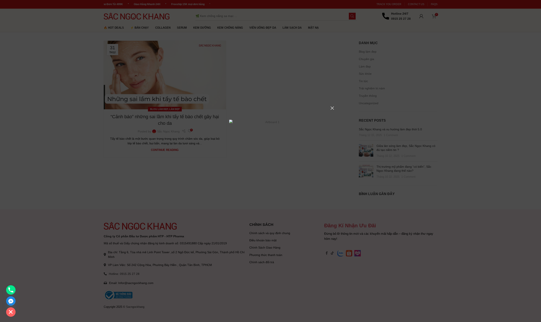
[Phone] (11, 290)
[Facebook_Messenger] (11, 301)
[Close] (332, 108)
